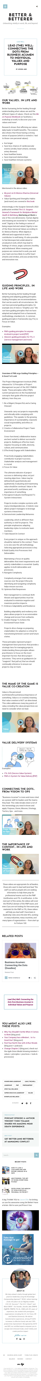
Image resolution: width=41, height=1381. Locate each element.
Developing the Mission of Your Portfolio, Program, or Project (20, 1190)
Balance (12, 1359)
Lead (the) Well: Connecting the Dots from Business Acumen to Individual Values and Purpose (20, 1002)
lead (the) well (30, 1081)
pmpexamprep (27, 1085)
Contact (29, 1359)
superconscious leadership (14, 1093)
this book (30, 201)
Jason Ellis (24, 1200)
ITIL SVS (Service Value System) (18, 773)
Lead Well (20, 42)
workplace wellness (11, 1096)
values (30, 1093)
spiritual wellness (11, 1089)
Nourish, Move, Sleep (14, 1355)
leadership (8, 1085)
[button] (20, 174)
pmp (17, 1085)
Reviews (20, 1359)
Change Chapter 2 (11, 1048)
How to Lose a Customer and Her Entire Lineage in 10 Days (19, 1170)
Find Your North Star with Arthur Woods (20, 1043)
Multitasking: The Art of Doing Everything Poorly (19, 1180)
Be (4, 1355)
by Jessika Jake (21, 69)
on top (20, 1364)
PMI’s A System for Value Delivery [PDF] (20, 776)
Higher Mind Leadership (12, 1081)
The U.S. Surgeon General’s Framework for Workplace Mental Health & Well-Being (19, 212)
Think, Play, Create (31, 1355)
